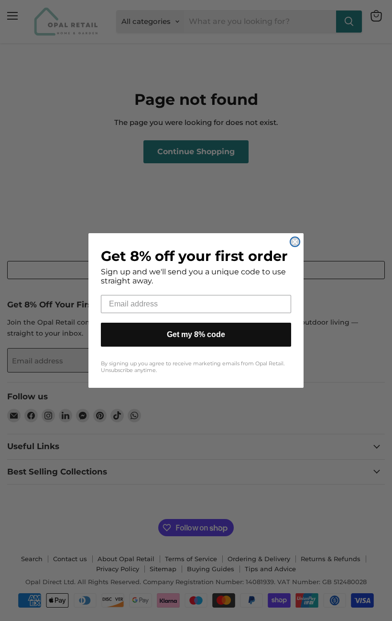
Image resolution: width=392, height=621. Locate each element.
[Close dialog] (295, 242)
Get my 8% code (196, 334)
